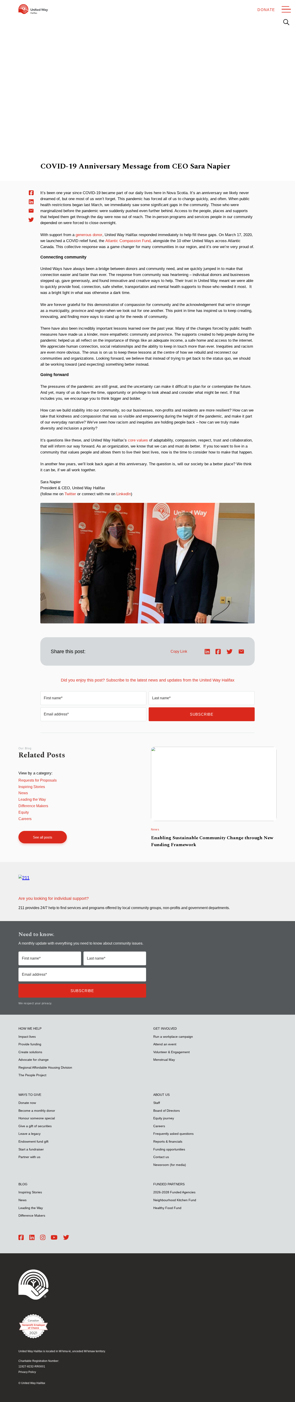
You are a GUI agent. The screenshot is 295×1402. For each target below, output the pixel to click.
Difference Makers (33, 806)
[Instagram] (42, 1237)
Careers (25, 819)
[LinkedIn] (32, 1237)
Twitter (70, 494)
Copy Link (179, 651)
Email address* (56, 714)
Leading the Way (32, 799)
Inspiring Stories (31, 787)
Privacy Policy (27, 1372)
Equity (23, 812)
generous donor (89, 235)
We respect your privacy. (35, 1003)
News (23, 793)
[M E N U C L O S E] (286, 9)
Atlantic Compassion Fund (127, 241)
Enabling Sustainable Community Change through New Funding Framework (212, 841)
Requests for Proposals (37, 780)
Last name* (161, 698)
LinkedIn (123, 494)
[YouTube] (54, 1237)
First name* (53, 698)
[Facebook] (21, 1237)
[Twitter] (66, 1237)
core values (138, 440)
